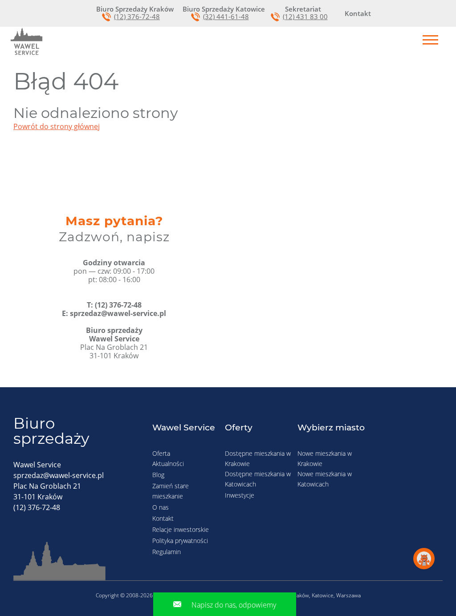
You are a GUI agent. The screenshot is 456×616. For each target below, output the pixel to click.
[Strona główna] (26, 41)
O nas (160, 507)
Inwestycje (239, 495)
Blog (158, 474)
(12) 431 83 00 (305, 16)
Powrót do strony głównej (56, 126)
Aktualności (168, 463)
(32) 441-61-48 (226, 16)
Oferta (161, 453)
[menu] (430, 40)
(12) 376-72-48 (137, 16)
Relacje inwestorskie (180, 529)
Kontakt (163, 518)
